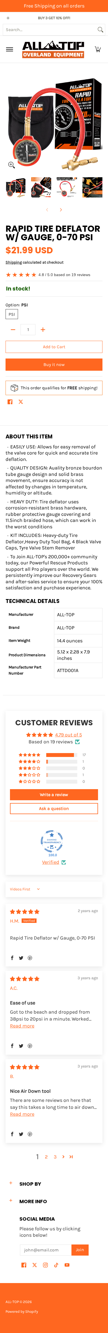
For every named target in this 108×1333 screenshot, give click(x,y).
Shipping (14, 262)
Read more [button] (22, 1026)
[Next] (98, 123)
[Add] (42, 330)
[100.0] (52, 841)
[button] (97, 49)
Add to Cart (54, 346)
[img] (24, 912)
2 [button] (46, 1157)
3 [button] (55, 1157)
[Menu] (9, 49)
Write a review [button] (54, 794)
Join (80, 1249)
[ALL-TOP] (53, 49)
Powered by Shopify (22, 1311)
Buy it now (54, 364)
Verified (50, 862)
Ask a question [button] (54, 808)
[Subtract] (13, 330)
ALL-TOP (12, 1302)
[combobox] (49, 29)
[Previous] (9, 123)
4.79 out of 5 (68, 735)
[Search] (100, 29)
